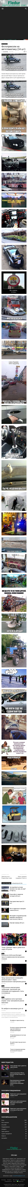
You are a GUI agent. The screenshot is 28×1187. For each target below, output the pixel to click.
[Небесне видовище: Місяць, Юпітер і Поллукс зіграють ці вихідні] (5, 1074)
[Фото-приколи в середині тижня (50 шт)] (5, 910)
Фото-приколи (9, 41)
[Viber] (20, 867)
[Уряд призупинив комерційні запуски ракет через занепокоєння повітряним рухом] (14, 970)
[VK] (6, 867)
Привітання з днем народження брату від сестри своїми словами (18, 1102)
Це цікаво (3, 1179)
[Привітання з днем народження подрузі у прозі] (5, 1095)
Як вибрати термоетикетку (17, 1020)
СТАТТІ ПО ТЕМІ (6, 883)
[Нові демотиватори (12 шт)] (5, 903)
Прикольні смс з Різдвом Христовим (6, 877)
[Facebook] (2, 867)
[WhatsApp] (23, 867)
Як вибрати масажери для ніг (12, 1008)
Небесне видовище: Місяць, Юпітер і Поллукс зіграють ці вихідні (17, 1074)
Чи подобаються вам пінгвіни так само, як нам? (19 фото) (18, 888)
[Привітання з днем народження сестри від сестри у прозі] (5, 1110)
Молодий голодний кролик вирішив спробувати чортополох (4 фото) (18, 917)
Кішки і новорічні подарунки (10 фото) (21, 877)
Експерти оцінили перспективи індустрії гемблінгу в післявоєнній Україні (18, 1029)
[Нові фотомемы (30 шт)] (5, 924)
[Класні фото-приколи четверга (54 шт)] (5, 896)
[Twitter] (9, 867)
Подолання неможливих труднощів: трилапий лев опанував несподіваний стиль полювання (12, 990)
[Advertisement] (14, 25)
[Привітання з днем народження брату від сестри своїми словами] (5, 1102)
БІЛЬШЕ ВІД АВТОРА (17, 883)
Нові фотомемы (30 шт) (17, 923)
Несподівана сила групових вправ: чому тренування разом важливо (12, 1000)
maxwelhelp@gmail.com (19, 1175)
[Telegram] (16, 867)
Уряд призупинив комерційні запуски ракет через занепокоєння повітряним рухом (13, 979)
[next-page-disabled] (5, 930)
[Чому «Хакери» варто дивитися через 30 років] (14, 939)
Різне (3, 944)
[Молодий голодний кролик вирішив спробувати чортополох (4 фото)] (5, 917)
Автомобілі (23, 1179)
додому (3, 41)
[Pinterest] (13, 867)
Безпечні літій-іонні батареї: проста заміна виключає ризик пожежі (13, 957)
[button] (2, 9)
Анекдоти (9, 1179)
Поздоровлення (8, 1181)
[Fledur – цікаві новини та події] (14, 3)
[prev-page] (2, 930)
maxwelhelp (5, 51)
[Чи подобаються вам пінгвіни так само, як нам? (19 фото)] (5, 888)
